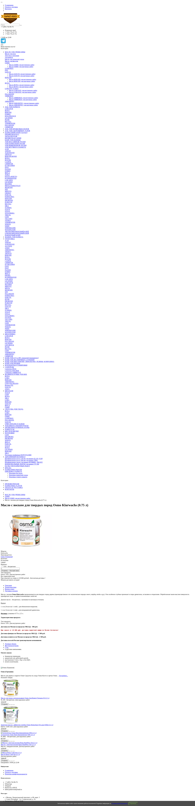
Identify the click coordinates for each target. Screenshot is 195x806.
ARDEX (8, 251)
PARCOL (8, 195)
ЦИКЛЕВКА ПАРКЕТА (13, 471)
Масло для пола (10, 54)
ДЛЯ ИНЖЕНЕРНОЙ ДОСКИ (16, 145)
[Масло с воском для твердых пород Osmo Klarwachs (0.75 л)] (26, 549)
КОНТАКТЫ (9, 489)
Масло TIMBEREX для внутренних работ (23, 98)
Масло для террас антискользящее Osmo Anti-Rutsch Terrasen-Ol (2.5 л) (25, 698)
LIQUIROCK (9, 345)
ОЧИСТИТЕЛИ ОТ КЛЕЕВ (14, 424)
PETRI (7, 120)
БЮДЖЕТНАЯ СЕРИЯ (13, 138)
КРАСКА (8, 468)
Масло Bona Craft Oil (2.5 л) (10, 754)
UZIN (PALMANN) (11, 383)
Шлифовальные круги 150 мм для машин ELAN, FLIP (24, 458)
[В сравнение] (14, 704)
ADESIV (8, 151)
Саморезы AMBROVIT (13, 372)
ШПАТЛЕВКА (10, 334)
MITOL (7, 288)
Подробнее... (63, 676)
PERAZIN (8, 198)
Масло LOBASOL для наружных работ (22, 92)
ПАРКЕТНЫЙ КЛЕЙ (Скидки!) (16, 132)
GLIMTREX (9, 68)
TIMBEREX (9, 96)
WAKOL (8, 224)
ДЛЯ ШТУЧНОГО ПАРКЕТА (15, 147)
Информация (5, 766)
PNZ (6, 70)
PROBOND (9, 200)
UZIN (7, 217)
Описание (8, 585)
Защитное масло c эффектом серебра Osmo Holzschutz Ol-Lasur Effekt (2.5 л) (27, 725)
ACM (7, 149)
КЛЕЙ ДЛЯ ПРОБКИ (12, 363)
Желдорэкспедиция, (12, 646)
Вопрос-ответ (9, 589)
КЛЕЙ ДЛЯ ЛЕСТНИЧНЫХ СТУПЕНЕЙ (19, 360)
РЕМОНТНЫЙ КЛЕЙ (12, 235)
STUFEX (8, 317)
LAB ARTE (9, 180)
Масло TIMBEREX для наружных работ (23, 99)
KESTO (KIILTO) (11, 176)
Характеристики (10, 587)
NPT (6, 189)
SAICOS (8, 72)
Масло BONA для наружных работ (21, 87)
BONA (7, 83)
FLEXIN (8, 169)
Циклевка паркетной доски (18, 475)
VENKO (8, 220)
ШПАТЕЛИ (9, 391)
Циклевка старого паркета (18, 477)
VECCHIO (8, 219)
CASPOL (8, 162)
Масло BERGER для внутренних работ (22, 79)
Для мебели (9, 57)
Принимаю (133, 803)
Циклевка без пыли (15, 473)
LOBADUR (9, 109)
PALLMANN (9, 94)
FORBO (7, 114)
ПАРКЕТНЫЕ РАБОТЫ (13, 469)
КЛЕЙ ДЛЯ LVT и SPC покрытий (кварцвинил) (22, 358)
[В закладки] (12, 704)
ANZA (7, 389)
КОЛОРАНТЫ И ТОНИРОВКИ (16, 365)
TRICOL (8, 215)
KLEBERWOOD (10, 178)
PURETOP (8, 202)
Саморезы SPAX (10, 369)
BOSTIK (8, 160)
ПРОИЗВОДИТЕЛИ (12, 484)
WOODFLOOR (10, 230)
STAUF (7, 209)
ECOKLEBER (10, 165)
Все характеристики (8, 576)
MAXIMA (8, 184)
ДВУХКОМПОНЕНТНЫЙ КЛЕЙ (17, 231)
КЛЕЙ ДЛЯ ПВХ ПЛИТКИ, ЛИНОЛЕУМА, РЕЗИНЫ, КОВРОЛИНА (29, 361)
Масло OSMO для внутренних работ (21, 65)
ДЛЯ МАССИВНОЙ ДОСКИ (15, 142)
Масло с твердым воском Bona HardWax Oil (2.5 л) (18, 744)
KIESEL (8, 275)
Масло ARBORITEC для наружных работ (23, 105)
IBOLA (7, 173)
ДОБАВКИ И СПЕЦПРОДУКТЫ (16, 426)
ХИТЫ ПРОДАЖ (11, 136)
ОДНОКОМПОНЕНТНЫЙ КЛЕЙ (17, 233)
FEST (7, 167)
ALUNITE (8, 246)
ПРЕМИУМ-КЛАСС (12, 134)
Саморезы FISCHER (12, 371)
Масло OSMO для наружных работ (21, 66)
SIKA (7, 206)
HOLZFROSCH (10, 116)
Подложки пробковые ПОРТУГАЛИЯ (18, 455)
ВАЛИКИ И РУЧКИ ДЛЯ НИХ (16, 374)
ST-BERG (8, 208)
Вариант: (4, 564)
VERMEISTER (10, 123)
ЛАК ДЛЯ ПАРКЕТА (12, 107)
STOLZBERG (10, 213)
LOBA (7, 378)
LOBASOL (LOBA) (11, 88)
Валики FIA (9, 385)
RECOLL (8, 121)
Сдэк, (7, 647)
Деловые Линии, (11, 644)
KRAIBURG (9, 436)
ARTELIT (8, 154)
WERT (7, 226)
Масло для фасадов (11, 61)
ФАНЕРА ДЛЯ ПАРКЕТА (14, 237)
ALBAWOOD (10, 153)
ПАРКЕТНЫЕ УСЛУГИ (13, 486)
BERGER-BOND (11, 156)
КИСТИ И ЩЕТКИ (12, 431)
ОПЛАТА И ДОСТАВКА (14, 487)
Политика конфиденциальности (119, 803)
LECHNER (9, 118)
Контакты (8, 9)
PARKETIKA (9, 197)
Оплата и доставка (11, 7)
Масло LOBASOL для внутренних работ (23, 90)
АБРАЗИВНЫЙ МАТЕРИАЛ (15, 457)
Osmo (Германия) (7, 557)
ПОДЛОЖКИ (9, 433)
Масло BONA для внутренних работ (21, 85)
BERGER (8, 77)
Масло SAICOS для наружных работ (21, 76)
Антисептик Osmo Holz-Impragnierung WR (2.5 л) (18, 735)
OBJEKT (8, 193)
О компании (9, 5)
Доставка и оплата (11, 591)
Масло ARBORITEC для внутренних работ (24, 103)
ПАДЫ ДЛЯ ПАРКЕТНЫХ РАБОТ (17, 466)
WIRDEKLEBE (10, 228)
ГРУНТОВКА (10, 239)
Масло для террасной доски (14, 59)
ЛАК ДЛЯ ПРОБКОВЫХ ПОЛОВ (17, 129)
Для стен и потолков (12, 55)
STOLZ (7, 211)
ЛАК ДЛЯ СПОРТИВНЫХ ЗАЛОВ (17, 131)
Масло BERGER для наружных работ (22, 81)
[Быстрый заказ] (10, 704)
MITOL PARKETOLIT (13, 186)
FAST (7, 266)
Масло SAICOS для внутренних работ (22, 74)
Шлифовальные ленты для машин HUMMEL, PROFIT (24, 462)
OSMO (7, 63)
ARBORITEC (9, 101)
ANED (7, 248)
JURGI (7, 175)
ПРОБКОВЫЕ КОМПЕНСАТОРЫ (17, 427)
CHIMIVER (9, 127)
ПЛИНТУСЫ (9, 429)
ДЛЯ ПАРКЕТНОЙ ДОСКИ (15, 143)
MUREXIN (9, 187)
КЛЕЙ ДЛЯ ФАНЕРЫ (13, 140)
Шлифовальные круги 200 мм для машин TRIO (21, 460)
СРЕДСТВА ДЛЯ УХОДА (14, 409)
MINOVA (8, 191)
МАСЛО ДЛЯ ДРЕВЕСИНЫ (15, 52)
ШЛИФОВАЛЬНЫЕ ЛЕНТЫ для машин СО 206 (22, 464)
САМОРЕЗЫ (9, 367)
